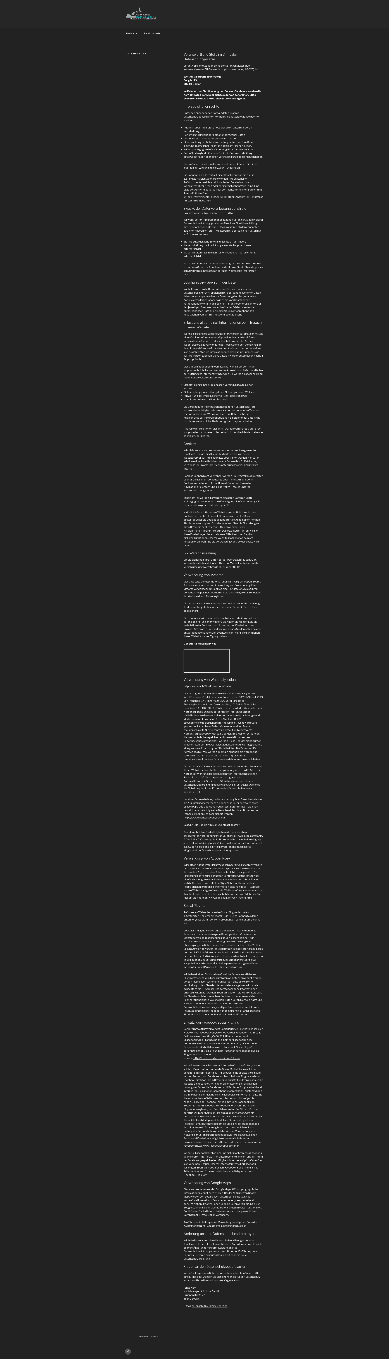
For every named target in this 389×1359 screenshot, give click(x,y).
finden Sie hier (237, 1225)
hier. (243, 98)
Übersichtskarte (151, 33)
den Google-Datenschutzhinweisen (226, 1207)
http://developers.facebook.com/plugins (216, 1058)
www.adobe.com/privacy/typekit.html (230, 897)
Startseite (131, 33)
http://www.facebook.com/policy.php (217, 1145)
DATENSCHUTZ (155, 1336)
